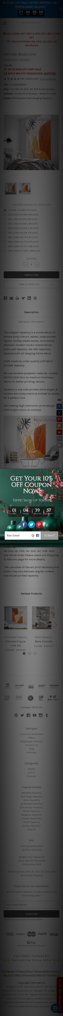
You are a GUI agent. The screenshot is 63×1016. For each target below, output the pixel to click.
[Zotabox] (60, 544)
